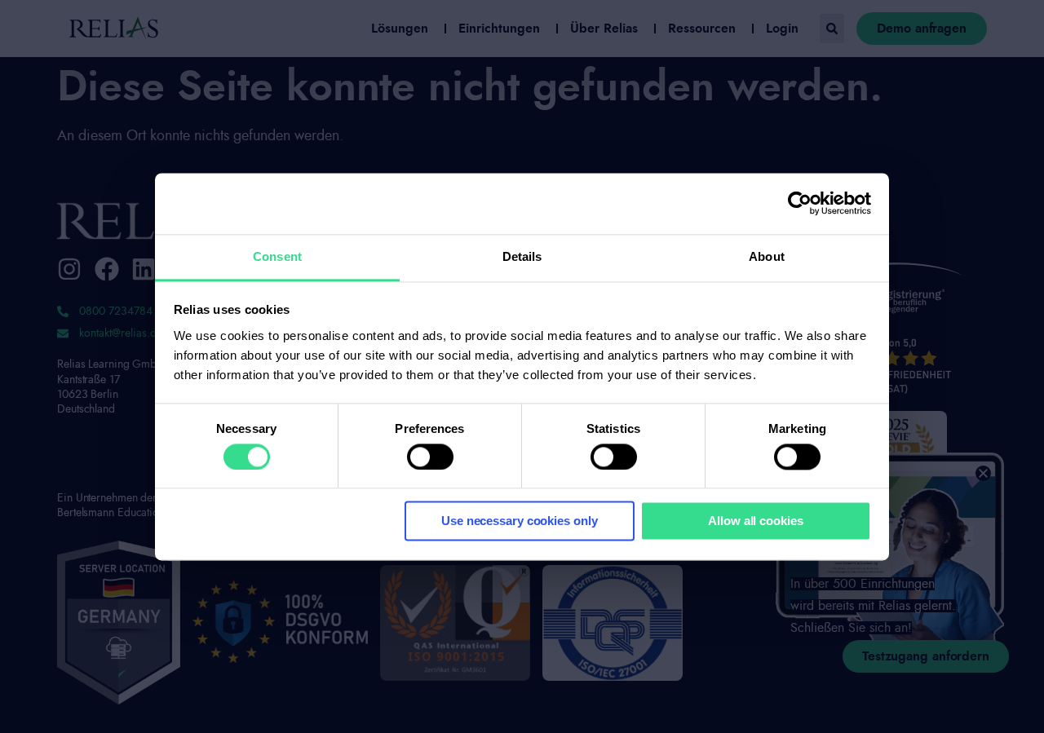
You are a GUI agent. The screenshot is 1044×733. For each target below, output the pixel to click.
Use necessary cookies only (519, 521)
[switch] (430, 457)
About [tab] (767, 256)
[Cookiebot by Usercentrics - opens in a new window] (799, 203)
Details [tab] (522, 256)
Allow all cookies (755, 521)
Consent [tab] (277, 256)
